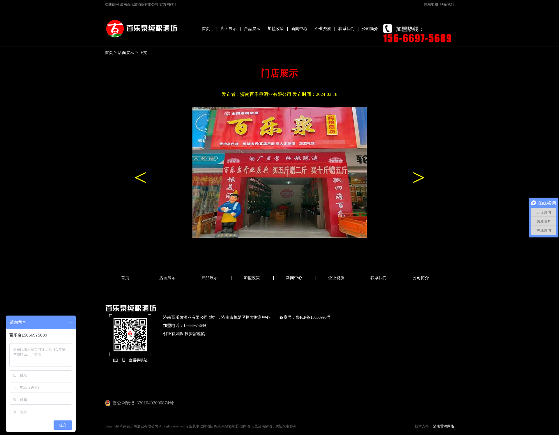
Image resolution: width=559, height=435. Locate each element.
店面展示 (228, 29)
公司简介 (370, 29)
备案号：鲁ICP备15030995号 (305, 317)
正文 (143, 52)
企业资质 (323, 29)
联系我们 (447, 4)
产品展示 (252, 29)
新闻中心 (299, 29)
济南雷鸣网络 (443, 426)
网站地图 (431, 4)
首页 (206, 29)
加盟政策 (276, 29)
